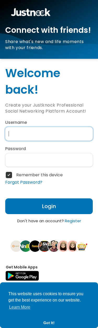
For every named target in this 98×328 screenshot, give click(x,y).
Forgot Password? (23, 182)
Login (49, 206)
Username (16, 122)
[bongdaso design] (35, 245)
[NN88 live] (25, 245)
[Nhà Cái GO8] (63, 245)
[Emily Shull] (72, 245)
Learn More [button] (19, 307)
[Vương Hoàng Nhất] (54, 245)
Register (73, 221)
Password (15, 149)
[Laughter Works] (16, 245)
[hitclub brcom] (82, 245)
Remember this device (39, 175)
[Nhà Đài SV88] (44, 245)
